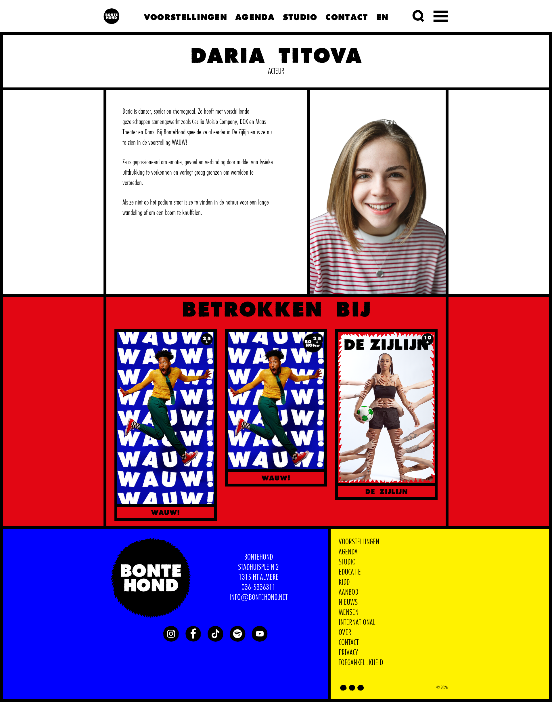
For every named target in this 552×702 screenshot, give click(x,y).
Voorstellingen (185, 16)
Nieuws (348, 602)
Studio (300, 16)
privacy (348, 653)
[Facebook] (193, 634)
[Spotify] (237, 634)
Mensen (349, 612)
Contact (346, 16)
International (357, 623)
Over (345, 633)
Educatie (350, 572)
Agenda (255, 16)
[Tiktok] (215, 634)
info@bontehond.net (258, 598)
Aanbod (348, 592)
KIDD (344, 582)
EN (382, 16)
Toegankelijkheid (361, 663)
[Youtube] (260, 634)
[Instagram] (171, 634)
